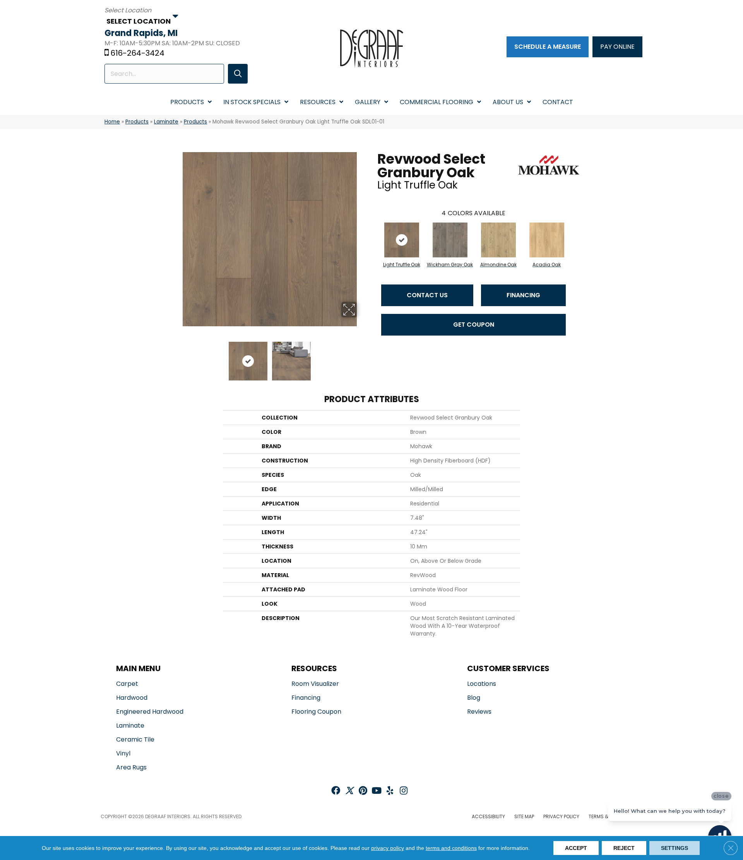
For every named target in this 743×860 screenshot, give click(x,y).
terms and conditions (451, 848)
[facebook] (335, 791)
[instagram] (403, 791)
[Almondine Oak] (498, 240)
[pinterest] (363, 791)
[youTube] (377, 791)
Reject (624, 848)
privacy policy (387, 848)
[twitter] (349, 791)
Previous (177, 357)
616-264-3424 (137, 53)
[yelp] (390, 791)
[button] (238, 74)
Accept (576, 848)
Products (137, 121)
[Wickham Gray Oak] (450, 240)
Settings (674, 848)
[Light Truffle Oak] (401, 240)
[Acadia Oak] (546, 240)
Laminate (166, 121)
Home (112, 121)
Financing (523, 295)
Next (362, 357)
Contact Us (427, 295)
